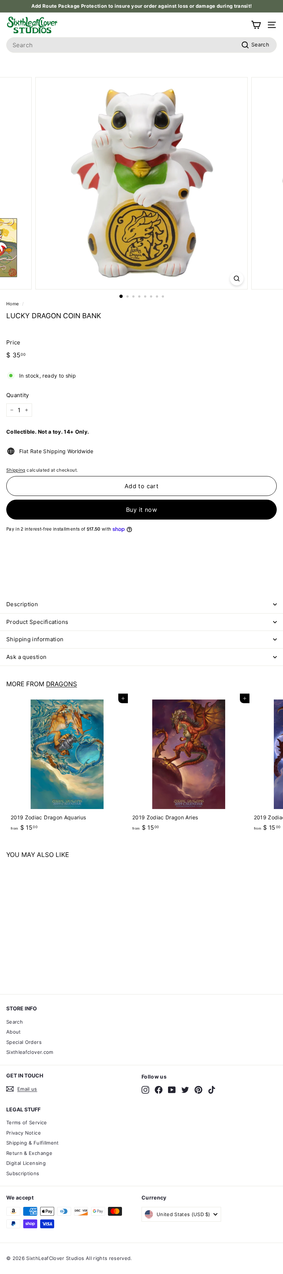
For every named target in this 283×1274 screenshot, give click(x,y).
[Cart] (256, 25)
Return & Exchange (29, 1153)
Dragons (61, 684)
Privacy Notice (23, 1133)
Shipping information (35, 639)
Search (14, 1022)
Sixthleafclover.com (29, 1052)
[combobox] (141, 45)
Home (12, 303)
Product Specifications (37, 621)
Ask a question (26, 656)
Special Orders (24, 1042)
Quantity (17, 395)
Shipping (15, 470)
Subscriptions (22, 1173)
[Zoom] (237, 278)
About (13, 1032)
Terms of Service (26, 1122)
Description (22, 604)
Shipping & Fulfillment (32, 1143)
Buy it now (141, 509)
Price (13, 342)
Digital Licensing (26, 1163)
